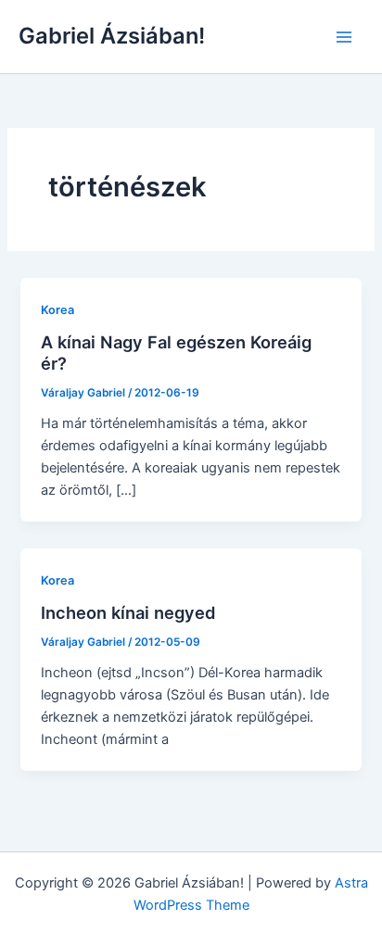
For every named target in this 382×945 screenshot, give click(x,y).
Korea (57, 310)
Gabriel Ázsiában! (112, 35)
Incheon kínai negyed (128, 612)
